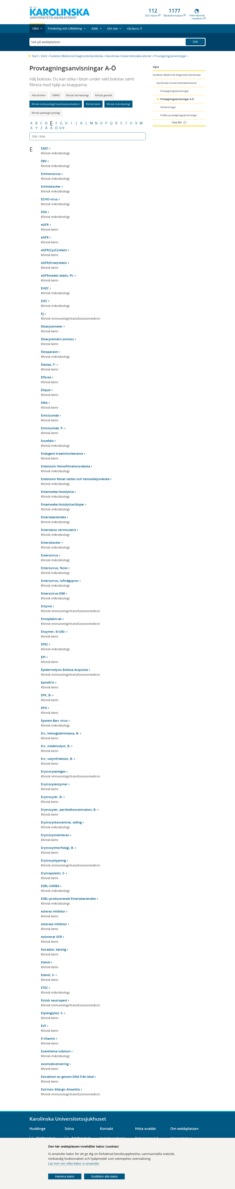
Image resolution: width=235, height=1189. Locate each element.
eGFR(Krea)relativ (54, 263)
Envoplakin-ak (51, 619)
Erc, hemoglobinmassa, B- (60, 733)
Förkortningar (168, 107)
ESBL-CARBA (50, 886)
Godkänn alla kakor (104, 1176)
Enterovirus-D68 (53, 593)
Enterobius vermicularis (58, 530)
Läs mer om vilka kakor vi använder (73, 1163)
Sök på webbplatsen (45, 42)
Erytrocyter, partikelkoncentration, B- (69, 810)
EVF (43, 1026)
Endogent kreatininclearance (62, 453)
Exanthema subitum (56, 1051)
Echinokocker (51, 186)
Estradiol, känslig (53, 949)
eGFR (45, 225)
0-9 (61, 128)
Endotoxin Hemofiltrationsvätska (65, 466)
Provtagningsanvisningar (170, 56)
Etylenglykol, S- (52, 1013)
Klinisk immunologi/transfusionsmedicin (56, 104)
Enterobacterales (53, 517)
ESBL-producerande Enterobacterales (68, 899)
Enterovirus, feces (54, 568)
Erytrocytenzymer (54, 784)
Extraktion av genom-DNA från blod (67, 1077)
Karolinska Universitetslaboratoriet (128, 56)
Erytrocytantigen (53, 771)
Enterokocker (51, 542)
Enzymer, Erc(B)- (53, 631)
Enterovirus (49, 555)
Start (35, 56)
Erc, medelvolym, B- (55, 746)
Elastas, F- (48, 364)
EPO (44, 708)
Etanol (45, 962)
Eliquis (46, 390)
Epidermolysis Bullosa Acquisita (64, 670)
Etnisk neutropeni (54, 1000)
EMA (44, 403)
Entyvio (46, 606)
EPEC (44, 644)
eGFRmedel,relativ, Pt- (57, 275)
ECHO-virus (49, 199)
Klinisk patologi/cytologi (46, 112)
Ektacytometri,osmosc (57, 339)
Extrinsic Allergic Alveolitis (60, 1089)
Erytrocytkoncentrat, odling (61, 822)
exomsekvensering (55, 1064)
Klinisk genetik (103, 95)
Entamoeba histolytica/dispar (62, 504)
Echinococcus (51, 174)
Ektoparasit (49, 352)
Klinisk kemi (93, 104)
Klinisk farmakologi (77, 95)
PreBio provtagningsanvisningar (178, 115)
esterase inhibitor (54, 924)
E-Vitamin (48, 1038)
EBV (44, 161)
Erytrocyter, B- (52, 797)
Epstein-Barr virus (54, 720)
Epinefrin (47, 682)
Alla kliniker (39, 95)
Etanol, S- (48, 975)
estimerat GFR (51, 937)
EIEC (44, 301)
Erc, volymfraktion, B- (57, 759)
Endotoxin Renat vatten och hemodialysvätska (75, 479)
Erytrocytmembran (55, 835)
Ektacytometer (52, 326)
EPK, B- (46, 695)
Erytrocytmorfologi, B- (57, 848)
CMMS (56, 95)
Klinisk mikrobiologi (118, 104)
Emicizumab (50, 415)
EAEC (44, 148)
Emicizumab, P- (52, 428)
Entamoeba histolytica (57, 492)
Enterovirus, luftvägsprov (60, 581)
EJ (42, 314)
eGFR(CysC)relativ (54, 250)
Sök (195, 42)
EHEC (45, 288)
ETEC (44, 988)
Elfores (46, 377)
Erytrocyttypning (53, 860)
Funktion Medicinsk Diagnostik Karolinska (76, 56)
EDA (44, 212)
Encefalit (47, 441)
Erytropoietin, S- (53, 873)
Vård (44, 56)
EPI (43, 657)
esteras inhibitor (53, 911)
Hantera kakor (64, 1176)
